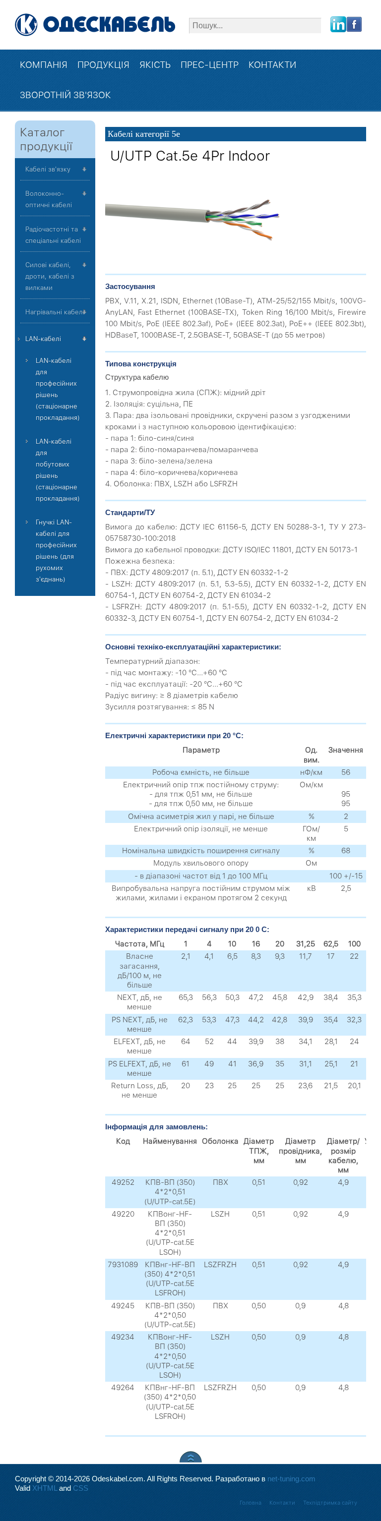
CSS (80, 1488)
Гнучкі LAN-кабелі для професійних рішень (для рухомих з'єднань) (56, 551)
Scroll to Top (191, 1456)
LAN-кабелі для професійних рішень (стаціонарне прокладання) (58, 389)
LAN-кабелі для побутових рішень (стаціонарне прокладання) (58, 470)
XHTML (44, 1488)
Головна (250, 1503)
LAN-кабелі (43, 339)
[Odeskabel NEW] (95, 25)
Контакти (282, 1503)
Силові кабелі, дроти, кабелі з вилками (49, 276)
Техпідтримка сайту (330, 1503)
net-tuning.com (291, 1479)
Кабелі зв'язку (47, 169)
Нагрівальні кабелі (54, 312)
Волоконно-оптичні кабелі (48, 199)
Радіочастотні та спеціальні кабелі (53, 235)
